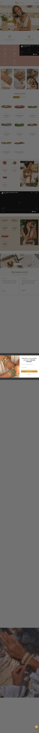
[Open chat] (36, 726)
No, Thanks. (29, 374)
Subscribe (29, 371)
